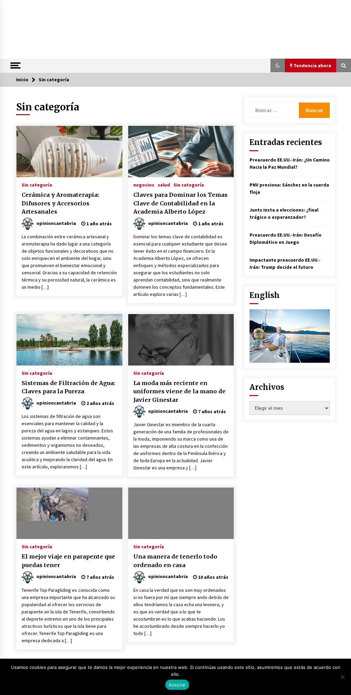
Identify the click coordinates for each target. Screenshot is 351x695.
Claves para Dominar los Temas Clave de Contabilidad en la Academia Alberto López (180, 203)
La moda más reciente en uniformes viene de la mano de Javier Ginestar (179, 391)
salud (164, 184)
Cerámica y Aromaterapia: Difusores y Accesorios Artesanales (60, 203)
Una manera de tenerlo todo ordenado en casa (175, 560)
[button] (277, 65)
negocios (143, 184)
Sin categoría (37, 184)
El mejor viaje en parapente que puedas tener (68, 560)
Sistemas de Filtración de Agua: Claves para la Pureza (68, 387)
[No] (342, 676)
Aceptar (177, 684)
